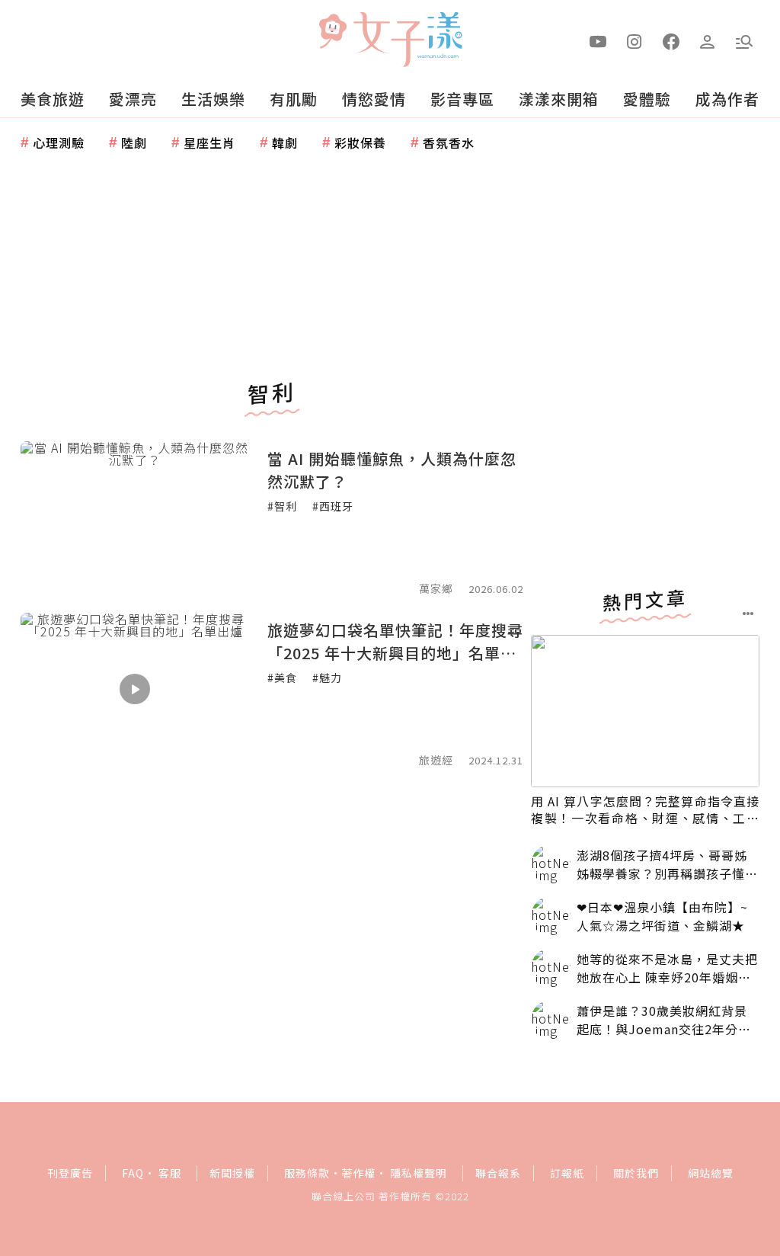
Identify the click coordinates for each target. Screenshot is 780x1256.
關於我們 (636, 1173)
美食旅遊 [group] (53, 99)
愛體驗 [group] (647, 99)
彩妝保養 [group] (360, 142)
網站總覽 (711, 1173)
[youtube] (598, 40)
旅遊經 (436, 759)
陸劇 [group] (134, 142)
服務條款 (307, 1173)
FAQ (133, 1173)
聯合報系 (498, 1173)
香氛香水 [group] (449, 142)
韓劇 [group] (285, 142)
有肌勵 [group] (294, 99)
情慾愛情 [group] (374, 99)
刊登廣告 (70, 1173)
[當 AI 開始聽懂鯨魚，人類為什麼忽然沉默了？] (135, 517)
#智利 (282, 506)
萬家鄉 (436, 588)
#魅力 (327, 677)
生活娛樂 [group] (213, 99)
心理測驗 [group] (59, 142)
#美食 (282, 677)
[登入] (707, 40)
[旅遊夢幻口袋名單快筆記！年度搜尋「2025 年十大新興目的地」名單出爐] (135, 689)
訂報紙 (567, 1173)
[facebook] (671, 40)
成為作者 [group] (727, 99)
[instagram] (634, 40)
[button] (744, 40)
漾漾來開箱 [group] (559, 99)
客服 (169, 1173)
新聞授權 (232, 1173)
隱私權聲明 (418, 1173)
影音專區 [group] (462, 99)
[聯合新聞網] (332, 32)
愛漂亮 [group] (133, 99)
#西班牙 (332, 506)
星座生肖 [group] (209, 142)
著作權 (358, 1173)
